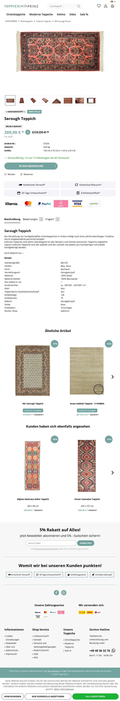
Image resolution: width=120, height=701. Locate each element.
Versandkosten (54, 671)
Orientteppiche (72, 639)
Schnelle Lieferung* (103, 574)
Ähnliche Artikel (58, 330)
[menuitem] (15, 14)
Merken (11, 174)
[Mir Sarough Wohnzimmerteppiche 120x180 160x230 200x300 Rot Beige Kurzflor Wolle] (33, 370)
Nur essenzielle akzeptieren (48, 696)
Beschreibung (12, 219)
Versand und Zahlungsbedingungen (45, 645)
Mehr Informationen (64, 689)
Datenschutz (12, 650)
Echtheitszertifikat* (90, 192)
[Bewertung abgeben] (60, 123)
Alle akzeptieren (95, 696)
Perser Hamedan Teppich (87, 499)
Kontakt (37, 639)
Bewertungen (32, 219)
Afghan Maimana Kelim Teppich (33, 499)
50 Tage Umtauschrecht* (34, 192)
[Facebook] (56, 592)
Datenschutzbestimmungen (46, 548)
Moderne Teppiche (69, 645)
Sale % (68, 650)
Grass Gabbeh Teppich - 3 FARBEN (87, 403)
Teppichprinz (11, 21)
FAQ (36, 657)
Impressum (11, 654)
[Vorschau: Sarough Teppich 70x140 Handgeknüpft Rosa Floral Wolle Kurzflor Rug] (10, 100)
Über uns (10, 646)
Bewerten (28, 174)
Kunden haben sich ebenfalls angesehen (58, 426)
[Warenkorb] (112, 6)
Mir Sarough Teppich (33, 403)
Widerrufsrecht (41, 650)
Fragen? (52, 219)
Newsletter (11, 643)
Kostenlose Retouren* (90, 184)
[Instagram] (63, 592)
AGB (36, 654)
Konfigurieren (12, 696)
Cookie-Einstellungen (12, 638)
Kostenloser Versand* (34, 184)
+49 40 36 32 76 (100, 651)
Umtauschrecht (41, 636)
